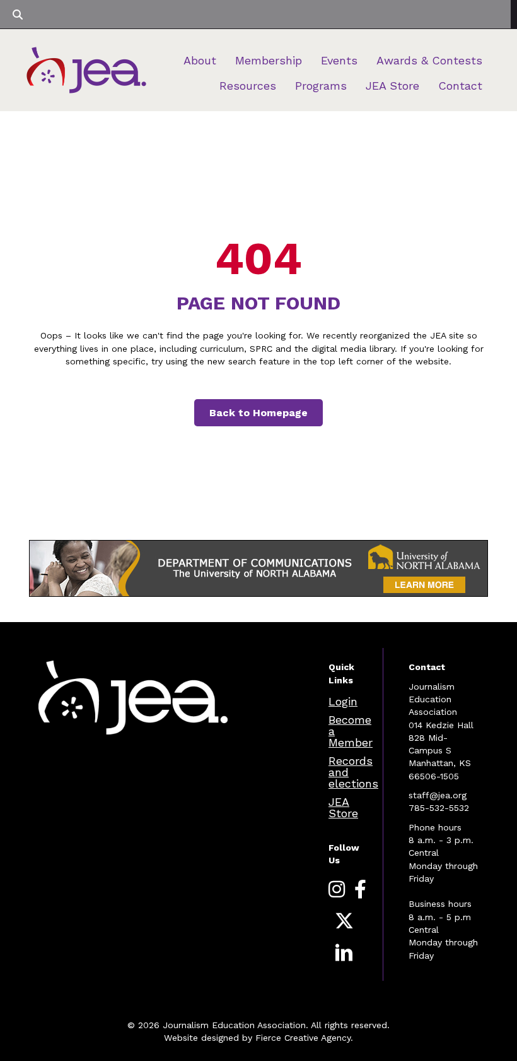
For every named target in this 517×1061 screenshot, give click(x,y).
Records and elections (353, 772)
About (199, 60)
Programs (321, 85)
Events (339, 60)
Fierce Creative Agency (303, 1038)
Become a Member (350, 731)
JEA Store (392, 85)
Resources (247, 85)
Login (342, 701)
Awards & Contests (429, 60)
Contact (460, 85)
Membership (268, 60)
